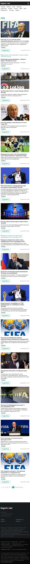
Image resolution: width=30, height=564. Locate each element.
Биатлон (19, 6)
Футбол (9, 6)
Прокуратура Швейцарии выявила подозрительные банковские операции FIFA (14, 338)
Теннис (16, 8)
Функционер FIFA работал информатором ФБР (14, 371)
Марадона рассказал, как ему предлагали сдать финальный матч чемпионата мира (14, 155)
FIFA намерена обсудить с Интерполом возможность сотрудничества (13, 472)
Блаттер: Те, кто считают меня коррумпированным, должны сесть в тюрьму (15, 40)
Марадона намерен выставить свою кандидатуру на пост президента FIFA (13, 240)
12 (20, 487)
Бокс (13, 6)
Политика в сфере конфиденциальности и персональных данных (12, 546)
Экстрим (11, 10)
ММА (20, 8)
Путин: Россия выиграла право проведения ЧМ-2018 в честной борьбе (14, 272)
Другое (17, 10)
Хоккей (10, 8)
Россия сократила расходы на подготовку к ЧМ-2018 (14, 222)
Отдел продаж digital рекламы (19, 549)
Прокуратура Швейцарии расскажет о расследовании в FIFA (13, 405)
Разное (3, 47)
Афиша (2, 519)
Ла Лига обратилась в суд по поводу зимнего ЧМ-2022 (15, 91)
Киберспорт (4, 10)
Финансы (18, 521)
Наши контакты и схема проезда (9, 541)
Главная (3, 6)
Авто (25, 8)
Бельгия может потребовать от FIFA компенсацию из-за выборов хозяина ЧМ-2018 (12, 304)
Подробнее (5, 50)
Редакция (22, 541)
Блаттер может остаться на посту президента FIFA (11, 439)
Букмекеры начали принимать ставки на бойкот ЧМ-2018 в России (13, 60)
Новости (3, 521)
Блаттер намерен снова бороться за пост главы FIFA (14, 123)
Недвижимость (20, 519)
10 (17, 487)
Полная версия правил (7, 562)
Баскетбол (4, 8)
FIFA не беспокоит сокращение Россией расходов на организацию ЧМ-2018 (13, 186)
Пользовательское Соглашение (20, 544)
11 (19, 487)
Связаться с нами (5, 543)
